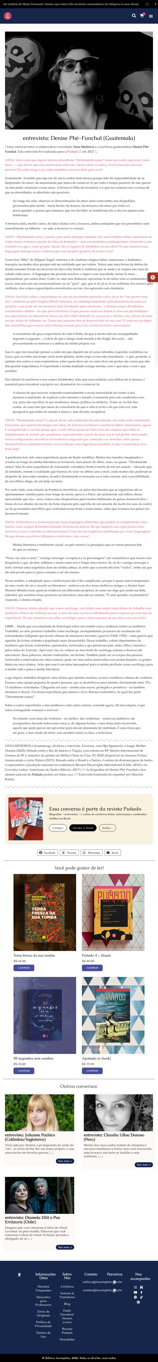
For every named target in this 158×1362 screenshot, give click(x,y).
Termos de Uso (43, 1335)
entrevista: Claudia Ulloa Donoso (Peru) (114, 1137)
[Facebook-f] (141, 1292)
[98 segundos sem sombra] (44, 1053)
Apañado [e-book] (96, 1058)
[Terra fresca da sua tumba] (44, 950)
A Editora (67, 1286)
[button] (151, 16)
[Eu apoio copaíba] (115, 1290)
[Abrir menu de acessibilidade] (152, 277)
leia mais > (65, 1161)
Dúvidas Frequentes (43, 1288)
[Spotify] (135, 1297)
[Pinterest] (138, 1302)
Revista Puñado (67, 1331)
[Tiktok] (141, 1297)
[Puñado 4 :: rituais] (113, 950)
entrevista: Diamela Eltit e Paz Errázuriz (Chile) (32, 1219)
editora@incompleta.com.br (102, 1282)
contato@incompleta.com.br (102, 1290)
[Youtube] (135, 1292)
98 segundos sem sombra (33, 1058)
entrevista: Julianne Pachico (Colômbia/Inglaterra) (30, 1137)
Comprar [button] (24, 968)
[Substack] (141, 1287)
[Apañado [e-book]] (113, 1053)
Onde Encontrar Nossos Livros (67, 1316)
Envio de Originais (43, 1313)
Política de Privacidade (43, 1324)
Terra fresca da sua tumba (34, 955)
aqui (70, 774)
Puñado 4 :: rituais (96, 955)
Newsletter (67, 1339)
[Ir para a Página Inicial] (18, 16)
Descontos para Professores (43, 1301)
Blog (67, 1304)
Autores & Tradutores (67, 1295)
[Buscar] (134, 16)
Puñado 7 (74, 152)
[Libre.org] (115, 1282)
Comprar (92, 1071)
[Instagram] (135, 1287)
